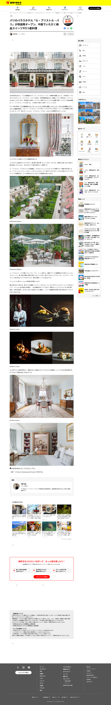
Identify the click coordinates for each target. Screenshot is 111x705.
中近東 (84, 82)
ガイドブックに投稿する (92, 677)
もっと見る (95, 296)
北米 (83, 50)
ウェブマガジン (33, 9)
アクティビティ (82, 151)
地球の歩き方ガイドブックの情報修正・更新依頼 (25, 625)
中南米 (84, 55)
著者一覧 (65, 676)
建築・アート (89, 137)
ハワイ (84, 66)
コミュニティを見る (95, 8)
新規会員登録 (68, 681)
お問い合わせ (89, 681)
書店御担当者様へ (90, 675)
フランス (21, 12)
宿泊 (97, 137)
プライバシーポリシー (91, 669)
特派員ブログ (49, 9)
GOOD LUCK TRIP (67, 685)
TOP (11, 12)
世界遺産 (89, 144)
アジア (84, 76)
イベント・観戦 (81, 144)
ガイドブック (65, 9)
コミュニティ (80, 9)
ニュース (65, 674)
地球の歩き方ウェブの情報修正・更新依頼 (24, 624)
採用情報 (88, 679)
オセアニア (85, 61)
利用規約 (88, 671)
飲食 (82, 137)
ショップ (97, 151)
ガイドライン (89, 673)
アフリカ (84, 87)
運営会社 (88, 666)
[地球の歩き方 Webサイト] (13, 3)
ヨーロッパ (15, 12)
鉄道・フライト (89, 151)
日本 (83, 92)
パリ (25, 12)
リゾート (84, 71)
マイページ (67, 683)
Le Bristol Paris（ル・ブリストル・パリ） (23, 468)
